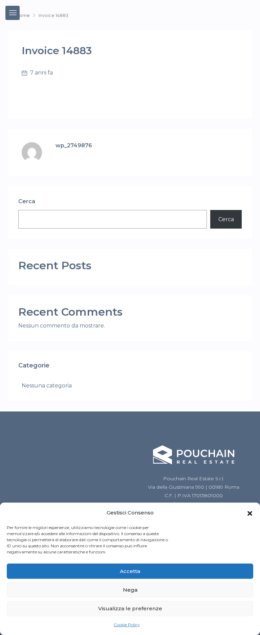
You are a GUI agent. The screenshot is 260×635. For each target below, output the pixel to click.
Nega (130, 590)
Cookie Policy (127, 624)
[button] (249, 512)
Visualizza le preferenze (130, 608)
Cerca (26, 201)
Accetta (130, 571)
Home (23, 15)
